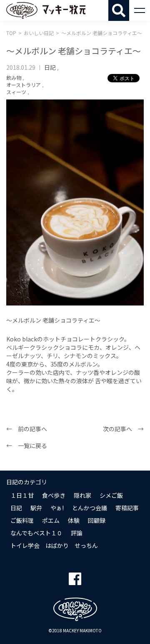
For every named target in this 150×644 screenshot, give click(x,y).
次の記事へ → (123, 429)
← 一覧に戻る (26, 445)
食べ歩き (53, 495)
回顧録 (96, 520)
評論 (76, 533)
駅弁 (36, 508)
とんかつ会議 (89, 508)
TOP (11, 32)
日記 (50, 67)
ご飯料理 (22, 520)
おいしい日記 (39, 32)
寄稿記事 (127, 508)
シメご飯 (111, 495)
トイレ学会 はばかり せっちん (54, 545)
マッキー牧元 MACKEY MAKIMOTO (45, 10)
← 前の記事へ (26, 429)
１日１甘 (22, 495)
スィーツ (16, 91)
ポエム (51, 520)
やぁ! (57, 508)
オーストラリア (23, 84)
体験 (74, 520)
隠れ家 (82, 495)
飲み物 (13, 77)
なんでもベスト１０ (36, 533)
